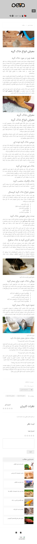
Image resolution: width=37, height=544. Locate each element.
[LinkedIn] (16, 533)
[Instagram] (20, 533)
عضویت (16, 16)
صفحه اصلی (30, 25)
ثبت (30, 452)
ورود (20, 16)
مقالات (23, 25)
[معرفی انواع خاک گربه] (18, 39)
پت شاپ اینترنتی (25, 93)
